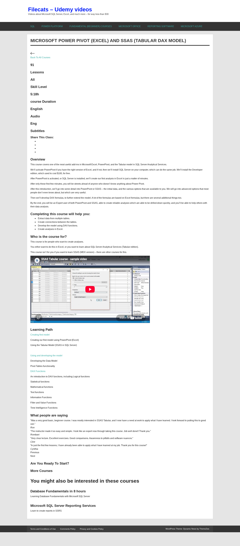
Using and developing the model (46, 355)
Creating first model (40, 335)
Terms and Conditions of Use (43, 529)
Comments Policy (67, 529)
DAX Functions (37, 371)
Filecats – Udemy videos (60, 9)
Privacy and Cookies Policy (91, 529)
